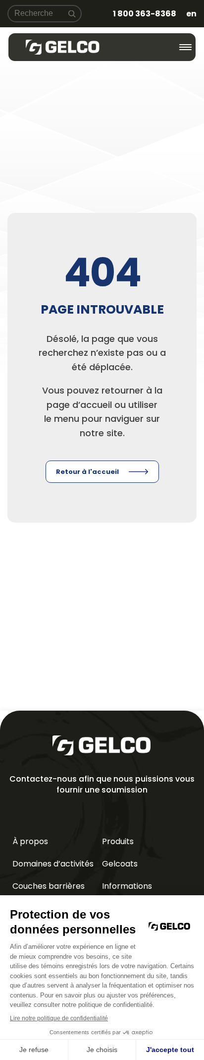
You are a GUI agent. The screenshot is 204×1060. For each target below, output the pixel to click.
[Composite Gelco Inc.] (63, 47)
